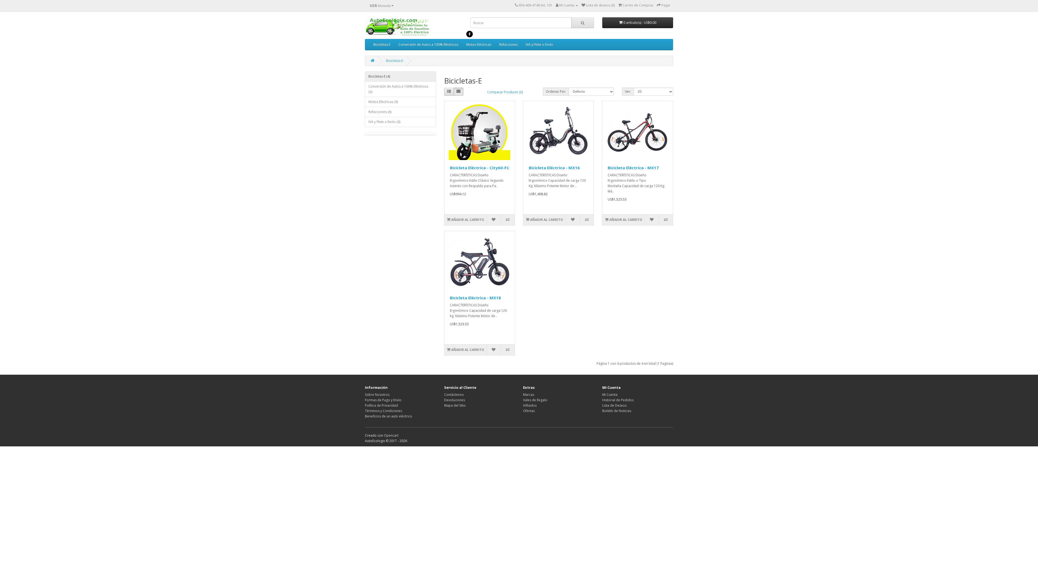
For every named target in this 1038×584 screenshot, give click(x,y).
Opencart (391, 435)
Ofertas (529, 411)
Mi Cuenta (609, 394)
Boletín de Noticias (616, 411)
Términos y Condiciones (383, 411)
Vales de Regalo (535, 400)
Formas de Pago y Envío (383, 400)
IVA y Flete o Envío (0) (384, 122)
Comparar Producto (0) (505, 92)
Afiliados (530, 405)
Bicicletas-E (381, 44)
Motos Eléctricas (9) (383, 101)
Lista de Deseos (614, 405)
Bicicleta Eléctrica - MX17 (633, 167)
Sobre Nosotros (377, 394)
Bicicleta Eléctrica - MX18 (475, 297)
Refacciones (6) (379, 112)
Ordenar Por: (556, 91)
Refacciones (508, 44)
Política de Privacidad (381, 405)
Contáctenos (454, 394)
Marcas (528, 394)
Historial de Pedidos (618, 400)
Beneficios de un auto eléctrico (388, 416)
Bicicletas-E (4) (379, 76)
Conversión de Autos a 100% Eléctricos (428, 44)
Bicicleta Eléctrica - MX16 (554, 167)
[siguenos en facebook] (469, 33)
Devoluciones (454, 400)
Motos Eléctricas (478, 44)
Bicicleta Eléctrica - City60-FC (479, 167)
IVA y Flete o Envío (539, 44)
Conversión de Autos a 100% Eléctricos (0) (398, 89)
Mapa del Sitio (455, 405)
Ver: (628, 91)
